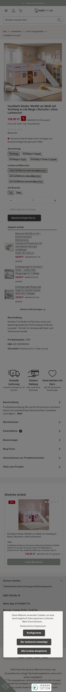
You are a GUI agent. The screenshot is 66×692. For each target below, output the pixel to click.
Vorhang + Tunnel (33, 154)
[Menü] (6, 11)
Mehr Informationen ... (33, 621)
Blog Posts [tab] (9, 449)
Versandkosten (12, 673)
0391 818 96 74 (11, 595)
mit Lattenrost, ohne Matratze (25, 176)
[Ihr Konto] (13, 11)
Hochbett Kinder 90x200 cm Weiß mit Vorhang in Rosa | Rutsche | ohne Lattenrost (31, 535)
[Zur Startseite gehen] (43, 10)
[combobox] (29, 20)
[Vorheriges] (9, 72)
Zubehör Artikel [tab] (16, 227)
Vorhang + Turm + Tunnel (44, 159)
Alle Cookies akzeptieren (34, 651)
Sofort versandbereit (34, 3)
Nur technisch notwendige (34, 642)
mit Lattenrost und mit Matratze (26, 182)
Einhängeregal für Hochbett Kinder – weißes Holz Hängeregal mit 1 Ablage (29, 269)
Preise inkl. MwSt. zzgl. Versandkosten (24, 124)
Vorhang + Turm (18, 159)
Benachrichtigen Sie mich (24, 218)
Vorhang (14, 154)
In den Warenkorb (34, 562)
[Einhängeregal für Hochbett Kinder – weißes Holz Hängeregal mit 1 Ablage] (9, 274)
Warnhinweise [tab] (10, 422)
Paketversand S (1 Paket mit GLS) (34, 349)
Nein (20, 193)
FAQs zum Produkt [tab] (13, 466)
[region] (33, 72)
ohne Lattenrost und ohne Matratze (28, 171)
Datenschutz (26, 626)
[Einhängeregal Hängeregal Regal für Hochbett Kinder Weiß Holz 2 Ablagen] (9, 294)
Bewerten (12, 133)
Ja (11, 193)
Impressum (40, 626)
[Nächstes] (56, 72)
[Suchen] (59, 20)
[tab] (32, 407)
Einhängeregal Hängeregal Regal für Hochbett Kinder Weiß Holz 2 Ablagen (28, 290)
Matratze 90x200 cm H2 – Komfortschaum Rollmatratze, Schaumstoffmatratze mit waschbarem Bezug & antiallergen (28, 243)
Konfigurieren (34, 633)
